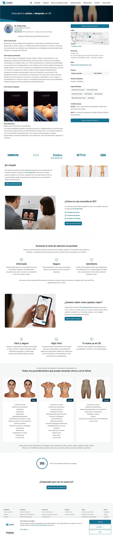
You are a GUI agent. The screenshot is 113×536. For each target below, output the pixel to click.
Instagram (106, 512)
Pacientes (37, 3)
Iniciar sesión (106, 3)
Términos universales (88, 512)
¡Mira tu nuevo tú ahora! (13, 184)
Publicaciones (87, 3)
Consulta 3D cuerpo (73, 218)
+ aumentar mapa (76, 46)
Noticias (6, 516)
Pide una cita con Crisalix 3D (90, 26)
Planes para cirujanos (26, 516)
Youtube (106, 516)
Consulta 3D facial (73, 212)
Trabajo (6, 514)
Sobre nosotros (8, 512)
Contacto (97, 3)
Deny (100, 532)
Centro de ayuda (69, 514)
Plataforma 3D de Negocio (27, 514)
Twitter (106, 514)
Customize (99, 527)
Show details (23, 529)
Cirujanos (46, 3)
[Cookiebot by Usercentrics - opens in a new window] (10, 533)
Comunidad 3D (46, 516)
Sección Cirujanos (25, 512)
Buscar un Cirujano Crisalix (59, 3)
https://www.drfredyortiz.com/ (81, 65)
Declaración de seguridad (89, 516)
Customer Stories (75, 3)
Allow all (100, 521)
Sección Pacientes (47, 512)
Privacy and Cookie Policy (38, 525)
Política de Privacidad (88, 514)
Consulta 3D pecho (73, 215)
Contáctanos (68, 512)
